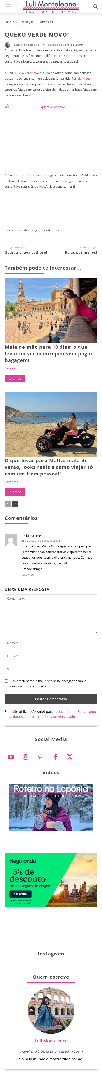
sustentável (53, 230)
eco (10, 230)
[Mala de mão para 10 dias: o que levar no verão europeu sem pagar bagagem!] (51, 310)
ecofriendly (28, 230)
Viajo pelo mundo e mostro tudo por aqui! (51, 1059)
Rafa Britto (31, 536)
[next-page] (15, 504)
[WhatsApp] (67, 211)
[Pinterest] (51, 211)
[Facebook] (20, 211)
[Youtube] (11, 757)
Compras (45, 22)
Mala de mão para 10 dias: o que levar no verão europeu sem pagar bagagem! (49, 353)
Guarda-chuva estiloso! (26, 252)
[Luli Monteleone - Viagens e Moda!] (51, 6)
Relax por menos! (81, 252)
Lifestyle (26, 22)
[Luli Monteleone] (9, 45)
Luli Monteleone (27, 44)
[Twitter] (70, 757)
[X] (35, 211)
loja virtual (84, 78)
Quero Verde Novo (28, 73)
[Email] (82, 211)
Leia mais (14, 378)
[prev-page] (8, 504)
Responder (28, 574)
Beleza (10, 368)
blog (42, 186)
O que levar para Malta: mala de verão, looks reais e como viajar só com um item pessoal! (49, 467)
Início (10, 22)
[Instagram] (25, 757)
